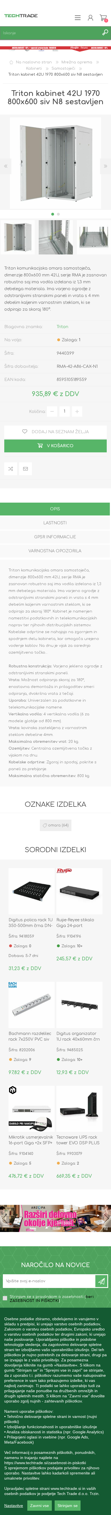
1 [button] (52, 214)
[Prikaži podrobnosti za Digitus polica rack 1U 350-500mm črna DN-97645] (32, 891)
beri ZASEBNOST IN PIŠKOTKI (52, 1299)
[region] (55, 1411)
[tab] (55, 510)
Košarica (103, 17)
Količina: (37, 411)
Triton (62, 327)
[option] (56, 237)
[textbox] (49, 33)
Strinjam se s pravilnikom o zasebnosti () (52, 1299)
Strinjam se (67, 1505)
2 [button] (58, 214)
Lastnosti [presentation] (55, 523)
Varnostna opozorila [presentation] (54, 551)
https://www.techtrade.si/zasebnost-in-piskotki (45, 1462)
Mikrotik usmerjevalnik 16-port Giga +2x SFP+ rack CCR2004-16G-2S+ (31, 1143)
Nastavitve (13, 1505)
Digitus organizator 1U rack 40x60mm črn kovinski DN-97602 (78, 1039)
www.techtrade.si (66, 1488)
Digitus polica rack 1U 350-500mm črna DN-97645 (31, 926)
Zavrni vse (39, 1505)
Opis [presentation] (55, 509)
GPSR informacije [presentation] (55, 537)
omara (54, 825)
